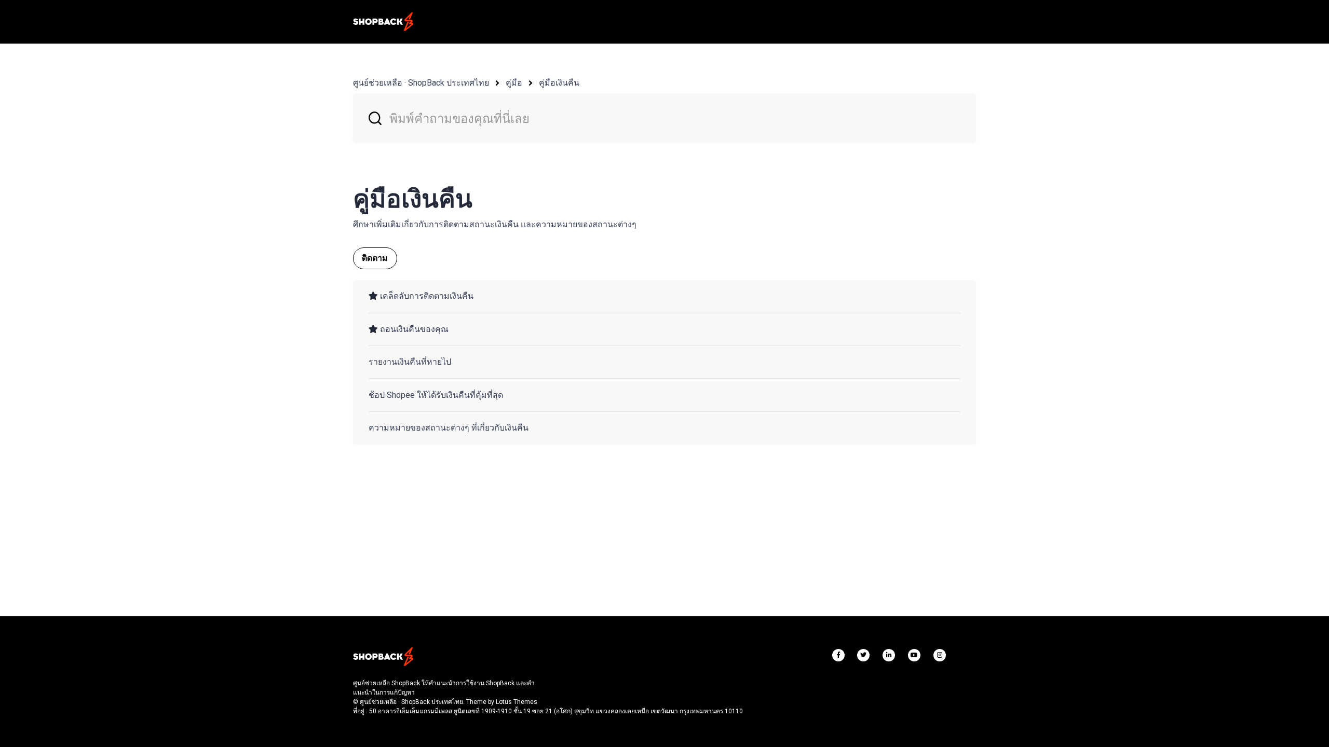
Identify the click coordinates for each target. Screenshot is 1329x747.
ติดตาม (375, 258)
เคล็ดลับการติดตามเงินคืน (426, 296)
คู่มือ (514, 83)
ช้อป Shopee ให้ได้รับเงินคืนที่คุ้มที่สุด (436, 395)
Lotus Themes (516, 702)
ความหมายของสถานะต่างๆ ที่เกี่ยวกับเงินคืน (448, 428)
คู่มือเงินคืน (559, 83)
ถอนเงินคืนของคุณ (414, 329)
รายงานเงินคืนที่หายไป (410, 362)
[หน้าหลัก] (383, 21)
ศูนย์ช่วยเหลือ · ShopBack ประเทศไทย (421, 83)
